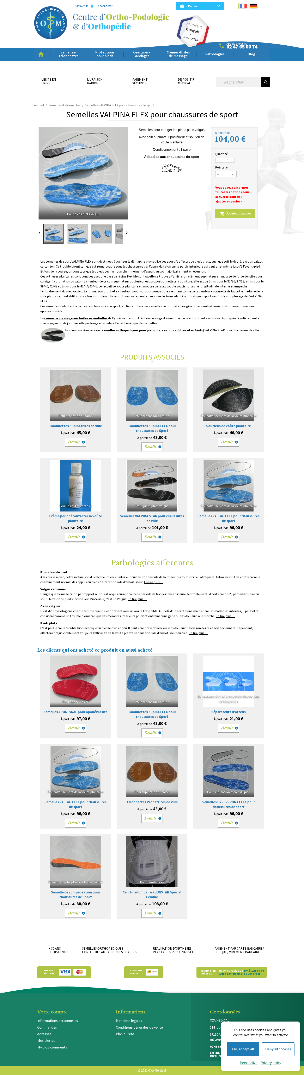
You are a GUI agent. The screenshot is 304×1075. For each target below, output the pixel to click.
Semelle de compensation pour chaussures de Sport (75, 894)
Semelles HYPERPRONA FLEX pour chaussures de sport (228, 804)
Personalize (248, 1063)
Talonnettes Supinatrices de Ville (75, 426)
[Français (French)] (243, 6)
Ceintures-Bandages (141, 54)
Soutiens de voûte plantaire (228, 426)
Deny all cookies (278, 1049)
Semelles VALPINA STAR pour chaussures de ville (152, 518)
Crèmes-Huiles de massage (178, 54)
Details (74, 442)
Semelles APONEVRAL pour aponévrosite (75, 712)
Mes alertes (46, 1040)
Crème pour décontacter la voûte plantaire (75, 518)
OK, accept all (243, 1049)
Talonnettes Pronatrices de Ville (152, 802)
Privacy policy (271, 1063)
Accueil (42, 54)
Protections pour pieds (105, 54)
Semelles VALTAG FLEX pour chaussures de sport (228, 518)
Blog (251, 54)
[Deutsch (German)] (254, 6)
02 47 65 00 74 (241, 47)
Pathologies (215, 54)
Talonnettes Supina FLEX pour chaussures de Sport (152, 428)
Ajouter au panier (235, 213)
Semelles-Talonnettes (68, 54)
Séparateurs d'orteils (228, 712)
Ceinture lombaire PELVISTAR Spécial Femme (152, 894)
